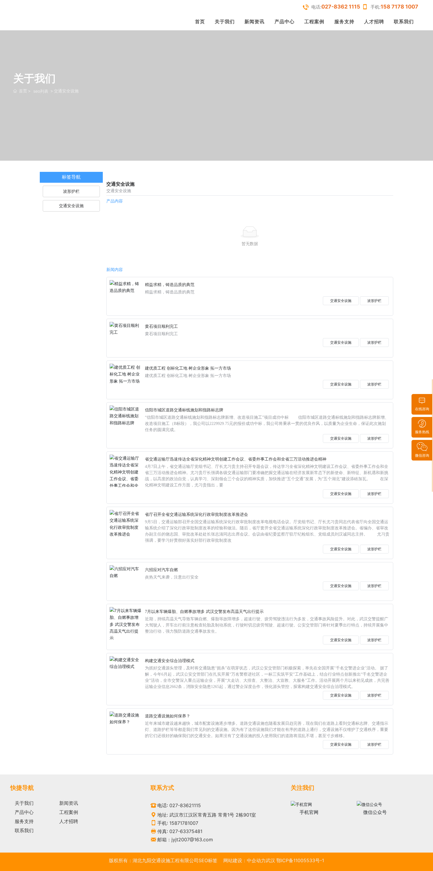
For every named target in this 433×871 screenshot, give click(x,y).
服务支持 (344, 21)
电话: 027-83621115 (179, 805)
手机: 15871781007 (177, 823)
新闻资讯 (254, 21)
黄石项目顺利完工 (161, 326)
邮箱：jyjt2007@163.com (185, 839)
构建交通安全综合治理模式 (169, 661)
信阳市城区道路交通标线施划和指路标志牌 (184, 410)
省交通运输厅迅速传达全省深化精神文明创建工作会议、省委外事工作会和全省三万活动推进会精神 (235, 459)
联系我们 (404, 21)
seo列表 (40, 91)
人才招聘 (374, 21)
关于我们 (225, 21)
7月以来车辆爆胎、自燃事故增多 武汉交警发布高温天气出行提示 (204, 611)
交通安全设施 (340, 300)
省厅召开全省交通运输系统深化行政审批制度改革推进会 (196, 514)
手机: (394, 7)
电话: (335, 7)
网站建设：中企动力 (244, 860)
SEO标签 (208, 860)
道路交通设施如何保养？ (167, 716)
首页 (200, 21)
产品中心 (285, 21)
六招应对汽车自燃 (161, 570)
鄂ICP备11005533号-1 (300, 860)
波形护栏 (374, 300)
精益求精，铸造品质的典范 (169, 284)
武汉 (270, 860)
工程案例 (314, 21)
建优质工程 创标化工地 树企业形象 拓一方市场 (188, 368)
